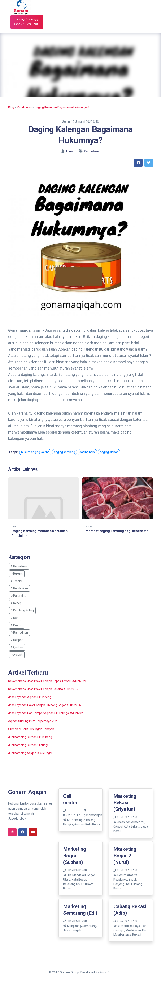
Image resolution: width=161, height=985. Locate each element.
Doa (15, 617)
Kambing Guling (23, 610)
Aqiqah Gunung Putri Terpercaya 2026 (33, 721)
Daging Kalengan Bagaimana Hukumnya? (62, 107)
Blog (11, 107)
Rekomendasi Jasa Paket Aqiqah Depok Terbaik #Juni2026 (47, 681)
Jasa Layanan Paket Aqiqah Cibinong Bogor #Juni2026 (44, 705)
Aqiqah (18, 654)
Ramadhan (20, 632)
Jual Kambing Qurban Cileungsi (28, 745)
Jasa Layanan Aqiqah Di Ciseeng (29, 697)
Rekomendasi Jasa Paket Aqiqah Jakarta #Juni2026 (43, 689)
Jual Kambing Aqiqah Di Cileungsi (30, 753)
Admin (69, 151)
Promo (17, 625)
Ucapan (18, 640)
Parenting (19, 595)
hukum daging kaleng (35, 452)
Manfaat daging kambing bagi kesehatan (117, 531)
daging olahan (109, 452)
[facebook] (138, 163)
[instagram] (12, 832)
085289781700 (126, 817)
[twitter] (148, 163)
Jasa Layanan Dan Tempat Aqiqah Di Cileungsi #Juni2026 (46, 713)
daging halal (87, 452)
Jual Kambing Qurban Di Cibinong (30, 737)
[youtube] (33, 832)
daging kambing (64, 452)
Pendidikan (24, 107)
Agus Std (106, 972)
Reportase (20, 566)
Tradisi (17, 581)
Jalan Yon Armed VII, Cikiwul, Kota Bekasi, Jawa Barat (130, 826)
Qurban (18, 647)
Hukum (18, 573)
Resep (17, 603)
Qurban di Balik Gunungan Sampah (31, 729)
